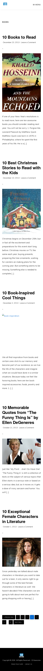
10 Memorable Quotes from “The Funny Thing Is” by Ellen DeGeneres (20, 414)
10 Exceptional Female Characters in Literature (20, 516)
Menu (38, 5)
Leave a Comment (28, 42)
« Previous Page (9, 616)
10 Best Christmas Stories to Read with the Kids (21, 167)
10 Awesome (36, 660)
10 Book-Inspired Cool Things (18, 295)
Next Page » (18, 621)
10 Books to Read (19, 37)
